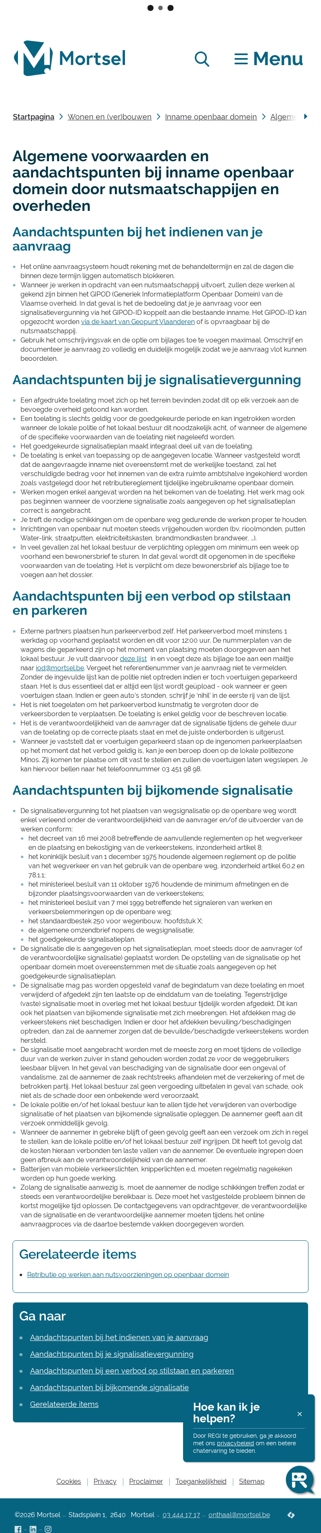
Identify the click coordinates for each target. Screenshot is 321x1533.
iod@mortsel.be (60, 668)
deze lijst (133, 659)
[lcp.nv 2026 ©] (291, 1515)
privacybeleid (235, 1443)
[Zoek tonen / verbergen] (201, 58)
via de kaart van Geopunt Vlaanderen (138, 322)
